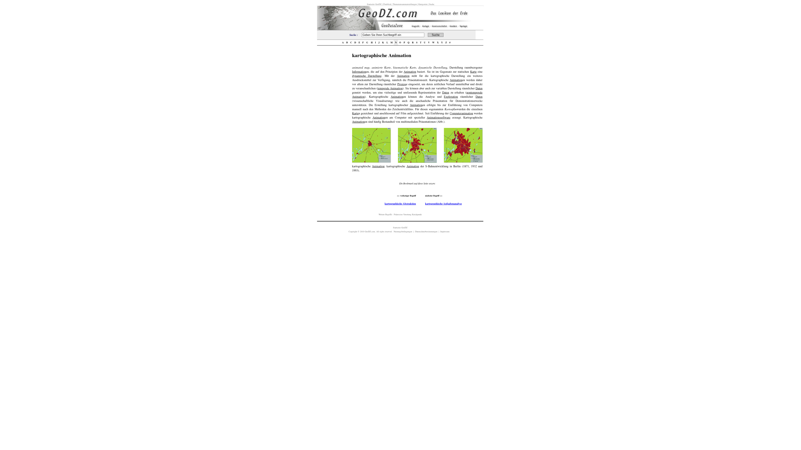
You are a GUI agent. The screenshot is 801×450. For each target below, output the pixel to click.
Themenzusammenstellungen (405, 4)
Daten (479, 88)
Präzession (398, 214)
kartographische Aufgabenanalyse (443, 203)
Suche (431, 4)
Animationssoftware (438, 117)
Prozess (401, 84)
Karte (473, 72)
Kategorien (422, 4)
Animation (410, 72)
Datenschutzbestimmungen (426, 231)
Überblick (387, 4)
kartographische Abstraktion (400, 203)
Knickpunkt (417, 214)
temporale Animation (390, 88)
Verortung (407, 214)
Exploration (451, 97)
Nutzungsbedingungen (403, 231)
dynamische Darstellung (367, 76)
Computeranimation (461, 113)
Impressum (445, 231)
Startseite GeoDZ (374, 4)
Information (359, 72)
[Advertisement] (334, 113)
